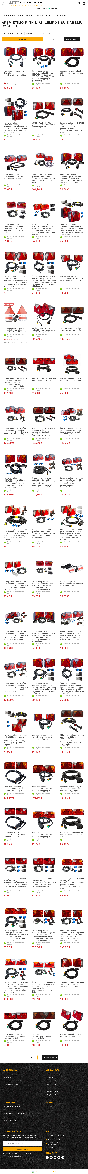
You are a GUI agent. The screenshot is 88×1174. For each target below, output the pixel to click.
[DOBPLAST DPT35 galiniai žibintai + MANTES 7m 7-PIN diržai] (72, 57)
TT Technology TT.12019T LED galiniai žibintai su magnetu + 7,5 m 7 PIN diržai (15, 330)
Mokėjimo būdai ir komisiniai (14, 1113)
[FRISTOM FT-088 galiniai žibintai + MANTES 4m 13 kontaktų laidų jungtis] (44, 819)
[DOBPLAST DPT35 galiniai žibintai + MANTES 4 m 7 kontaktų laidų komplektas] (16, 57)
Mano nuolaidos (52, 1091)
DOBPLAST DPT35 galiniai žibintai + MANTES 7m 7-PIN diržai (71, 73)
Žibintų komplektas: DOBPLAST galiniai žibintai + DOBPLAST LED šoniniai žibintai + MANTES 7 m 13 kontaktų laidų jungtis (43, 585)
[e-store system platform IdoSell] (44, 1172)
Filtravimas (22, 39)
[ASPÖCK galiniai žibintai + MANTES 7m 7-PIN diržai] (72, 1020)
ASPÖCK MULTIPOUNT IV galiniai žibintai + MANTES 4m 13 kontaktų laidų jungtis (72, 278)
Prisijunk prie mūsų (12, 1132)
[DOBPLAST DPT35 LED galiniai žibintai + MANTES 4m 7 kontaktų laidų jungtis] (16, 773)
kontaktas (7, 1088)
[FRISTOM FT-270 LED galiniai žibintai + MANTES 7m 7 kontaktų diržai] (44, 1020)
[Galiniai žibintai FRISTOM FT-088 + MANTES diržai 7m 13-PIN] (72, 819)
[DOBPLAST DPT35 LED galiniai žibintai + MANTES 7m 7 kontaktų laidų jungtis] (72, 969)
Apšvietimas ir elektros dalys (25, 15)
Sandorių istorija (53, 1088)
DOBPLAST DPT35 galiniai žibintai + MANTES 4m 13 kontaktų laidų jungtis (42, 737)
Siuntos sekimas (9, 1077)
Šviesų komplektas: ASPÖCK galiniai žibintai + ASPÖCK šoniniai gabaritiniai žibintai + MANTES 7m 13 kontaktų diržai (44, 178)
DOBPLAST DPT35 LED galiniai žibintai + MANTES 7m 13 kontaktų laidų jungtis (72, 789)
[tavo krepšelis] (84, 3)
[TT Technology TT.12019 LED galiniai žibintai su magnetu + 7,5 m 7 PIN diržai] (72, 568)
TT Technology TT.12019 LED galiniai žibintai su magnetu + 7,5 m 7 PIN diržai (72, 584)
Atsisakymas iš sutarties (12, 1124)
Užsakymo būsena (10, 1074)
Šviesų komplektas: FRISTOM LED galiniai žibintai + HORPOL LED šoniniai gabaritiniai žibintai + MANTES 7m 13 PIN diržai (16, 382)
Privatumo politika (10, 1120)
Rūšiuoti (29, 34)
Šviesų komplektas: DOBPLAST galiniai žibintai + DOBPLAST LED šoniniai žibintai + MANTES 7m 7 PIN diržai (15, 228)
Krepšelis (50, 1077)
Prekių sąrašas (52, 1081)
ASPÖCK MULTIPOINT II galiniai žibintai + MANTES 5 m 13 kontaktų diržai (15, 177)
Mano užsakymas (11, 1070)
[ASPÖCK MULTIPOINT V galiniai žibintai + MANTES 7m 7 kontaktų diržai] (16, 1020)
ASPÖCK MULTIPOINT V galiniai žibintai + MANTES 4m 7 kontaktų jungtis (16, 835)
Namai (12, 15)
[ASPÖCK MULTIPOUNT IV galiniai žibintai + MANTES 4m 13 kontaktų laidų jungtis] (72, 262)
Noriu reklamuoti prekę (12, 1081)
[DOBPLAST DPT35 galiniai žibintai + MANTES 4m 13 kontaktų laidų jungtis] (44, 721)
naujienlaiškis (51, 1095)
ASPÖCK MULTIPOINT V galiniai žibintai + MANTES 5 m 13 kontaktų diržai (43, 330)
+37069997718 (54, 1139)
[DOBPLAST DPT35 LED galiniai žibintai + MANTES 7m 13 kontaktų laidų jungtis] (72, 773)
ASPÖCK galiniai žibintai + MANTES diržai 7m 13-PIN (70, 379)
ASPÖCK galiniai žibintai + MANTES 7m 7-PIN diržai (70, 1035)
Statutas (7, 1117)
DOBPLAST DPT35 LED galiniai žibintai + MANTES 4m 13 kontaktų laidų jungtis (44, 789)
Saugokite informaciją (12, 1106)
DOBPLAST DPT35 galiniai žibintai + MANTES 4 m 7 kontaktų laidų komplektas (15, 73)
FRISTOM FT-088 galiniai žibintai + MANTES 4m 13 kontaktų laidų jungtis (42, 835)
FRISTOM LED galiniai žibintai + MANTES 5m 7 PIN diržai (72, 329)
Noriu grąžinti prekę (11, 1084)
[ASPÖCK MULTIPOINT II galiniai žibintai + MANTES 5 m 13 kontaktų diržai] (16, 161)
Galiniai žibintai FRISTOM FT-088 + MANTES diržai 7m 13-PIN (72, 835)
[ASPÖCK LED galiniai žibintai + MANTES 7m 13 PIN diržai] (44, 364)
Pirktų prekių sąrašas (54, 1084)
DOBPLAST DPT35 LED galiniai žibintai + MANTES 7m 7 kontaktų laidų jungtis (72, 984)
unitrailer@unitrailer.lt (57, 1135)
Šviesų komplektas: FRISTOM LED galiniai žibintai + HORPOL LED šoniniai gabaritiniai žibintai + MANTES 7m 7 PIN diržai (44, 432)
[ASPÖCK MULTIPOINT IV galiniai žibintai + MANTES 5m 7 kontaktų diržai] (44, 109)
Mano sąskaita (52, 1070)
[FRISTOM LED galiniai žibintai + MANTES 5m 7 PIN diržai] (72, 314)
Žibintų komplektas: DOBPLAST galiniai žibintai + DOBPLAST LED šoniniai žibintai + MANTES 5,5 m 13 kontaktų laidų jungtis (71, 178)
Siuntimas (7, 1110)
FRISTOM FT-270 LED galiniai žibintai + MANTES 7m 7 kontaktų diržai (44, 1036)
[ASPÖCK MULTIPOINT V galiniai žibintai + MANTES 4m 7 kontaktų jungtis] (16, 819)
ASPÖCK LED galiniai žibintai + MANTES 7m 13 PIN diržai (44, 379)
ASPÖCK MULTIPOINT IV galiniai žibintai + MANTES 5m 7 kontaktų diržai (44, 125)
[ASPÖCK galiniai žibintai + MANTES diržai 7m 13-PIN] (72, 364)
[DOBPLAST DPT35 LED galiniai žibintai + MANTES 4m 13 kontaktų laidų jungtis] (44, 773)
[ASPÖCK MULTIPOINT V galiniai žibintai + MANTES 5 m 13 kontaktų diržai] (44, 314)
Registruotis (51, 1074)
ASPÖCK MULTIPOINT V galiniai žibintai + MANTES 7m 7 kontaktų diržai (16, 1036)
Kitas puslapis (71, 39)
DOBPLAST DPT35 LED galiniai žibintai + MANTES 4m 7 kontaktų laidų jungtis (16, 789)
